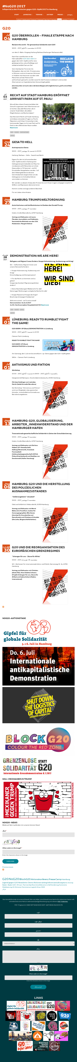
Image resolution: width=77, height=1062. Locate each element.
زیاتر (3, 889)
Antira (22, 309)
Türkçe (71, 19)
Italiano (53, 19)
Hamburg (66, 879)
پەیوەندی (69, 15)
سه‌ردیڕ (38, 931)
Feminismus (26, 887)
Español (65, 19)
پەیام (38, 949)
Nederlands (26, 19)
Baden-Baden (7, 885)
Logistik (34, 887)
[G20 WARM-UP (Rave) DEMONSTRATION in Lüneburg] (59, 345)
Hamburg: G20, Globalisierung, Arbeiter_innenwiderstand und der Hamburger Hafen (42, 424)
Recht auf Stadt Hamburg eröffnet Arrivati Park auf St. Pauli (39, 97)
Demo (30, 882)
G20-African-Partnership (22, 885)
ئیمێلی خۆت (38, 922)
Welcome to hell (45, 885)
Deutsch (47, 19)
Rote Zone (35, 885)
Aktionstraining (40, 882)
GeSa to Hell (22, 142)
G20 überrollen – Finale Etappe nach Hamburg (43, 37)
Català (19, 19)
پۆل (38, 940)
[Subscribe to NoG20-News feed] (38, 869)
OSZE (43, 887)
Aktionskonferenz (40, 879)
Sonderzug (55, 885)
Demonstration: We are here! (34, 256)
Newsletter (23, 882)
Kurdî (59, 19)
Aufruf (12, 135)
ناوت (38, 912)
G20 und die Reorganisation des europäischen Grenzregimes (38, 549)
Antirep (70, 883)
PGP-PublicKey (63, 901)
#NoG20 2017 (13, 6)
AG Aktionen (17, 887)
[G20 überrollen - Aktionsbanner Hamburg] (59, 66)
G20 (12, 132)
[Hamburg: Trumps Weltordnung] (55, 233)
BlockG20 (25, 879)
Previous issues (7, 867)
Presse (60, 15)
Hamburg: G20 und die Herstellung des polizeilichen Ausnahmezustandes (41, 487)
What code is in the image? (12, 848)
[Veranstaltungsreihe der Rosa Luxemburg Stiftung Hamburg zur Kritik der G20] (55, 398)
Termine (39, 15)
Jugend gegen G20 (10, 882)
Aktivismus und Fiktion (31, 365)
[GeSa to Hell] (59, 169)
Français (40, 19)
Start (16, 15)
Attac (39, 887)
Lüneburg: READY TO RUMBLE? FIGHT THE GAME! (40, 321)
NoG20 (17, 132)
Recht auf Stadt (24, 132)
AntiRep (50, 15)
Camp (59, 879)
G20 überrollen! (28, 59)
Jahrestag (27, 15)
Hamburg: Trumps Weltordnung (38, 200)
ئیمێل (4, 831)
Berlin (65, 883)
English (33, 19)
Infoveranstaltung (55, 882)
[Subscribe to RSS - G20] (38, 606)
